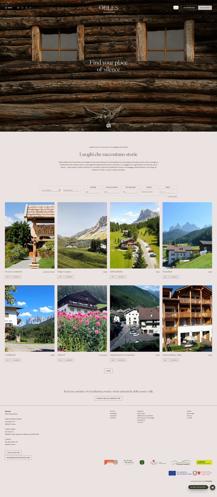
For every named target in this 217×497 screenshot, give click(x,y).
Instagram (113, 413)
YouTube (113, 418)
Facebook (113, 415)
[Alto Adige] (176, 8)
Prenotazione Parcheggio (145, 418)
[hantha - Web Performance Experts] (208, 481)
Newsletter (141, 420)
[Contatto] (18, 7)
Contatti (140, 422)
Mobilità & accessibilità (145, 415)
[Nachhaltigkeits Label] (142, 462)
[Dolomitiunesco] (111, 462)
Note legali (190, 413)
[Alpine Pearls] (129, 462)
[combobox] (93, 192)
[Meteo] (26, 7)
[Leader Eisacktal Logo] (181, 462)
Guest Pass (141, 413)
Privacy (189, 415)
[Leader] (204, 462)
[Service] (22, 7)
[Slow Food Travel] (158, 462)
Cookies (189, 418)
